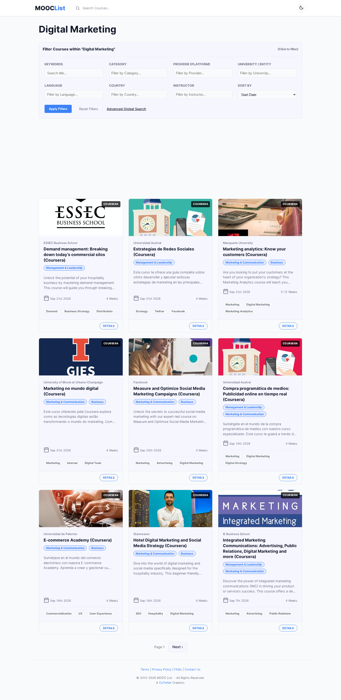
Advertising (165, 463)
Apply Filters (58, 109)
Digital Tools (93, 463)
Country (117, 85)
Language (53, 85)
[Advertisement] (170, 158)
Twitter (159, 311)
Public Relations (280, 613)
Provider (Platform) (191, 64)
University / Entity (254, 64)
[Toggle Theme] (301, 8)
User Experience (101, 613)
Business (277, 262)
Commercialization (58, 613)
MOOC (50, 8)
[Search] (78, 8)
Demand (52, 311)
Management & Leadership (64, 267)
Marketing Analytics (239, 311)
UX (80, 613)
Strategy (142, 311)
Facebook (178, 311)
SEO (138, 613)
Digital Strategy (236, 463)
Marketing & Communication (244, 262)
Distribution (105, 311)
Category (118, 64)
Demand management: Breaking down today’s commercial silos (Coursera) (76, 254)
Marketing (232, 304)
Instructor (183, 85)
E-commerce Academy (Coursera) (78, 540)
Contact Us (192, 669)
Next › (177, 646)
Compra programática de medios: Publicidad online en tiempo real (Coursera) (256, 394)
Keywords (54, 64)
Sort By (245, 85)
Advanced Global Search (126, 109)
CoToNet (165, 682)
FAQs (178, 669)
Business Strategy (77, 311)
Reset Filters (88, 109)
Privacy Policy (161, 669)
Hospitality (155, 613)
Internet (72, 463)
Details (109, 326)
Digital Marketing (258, 304)
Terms (145, 669)
